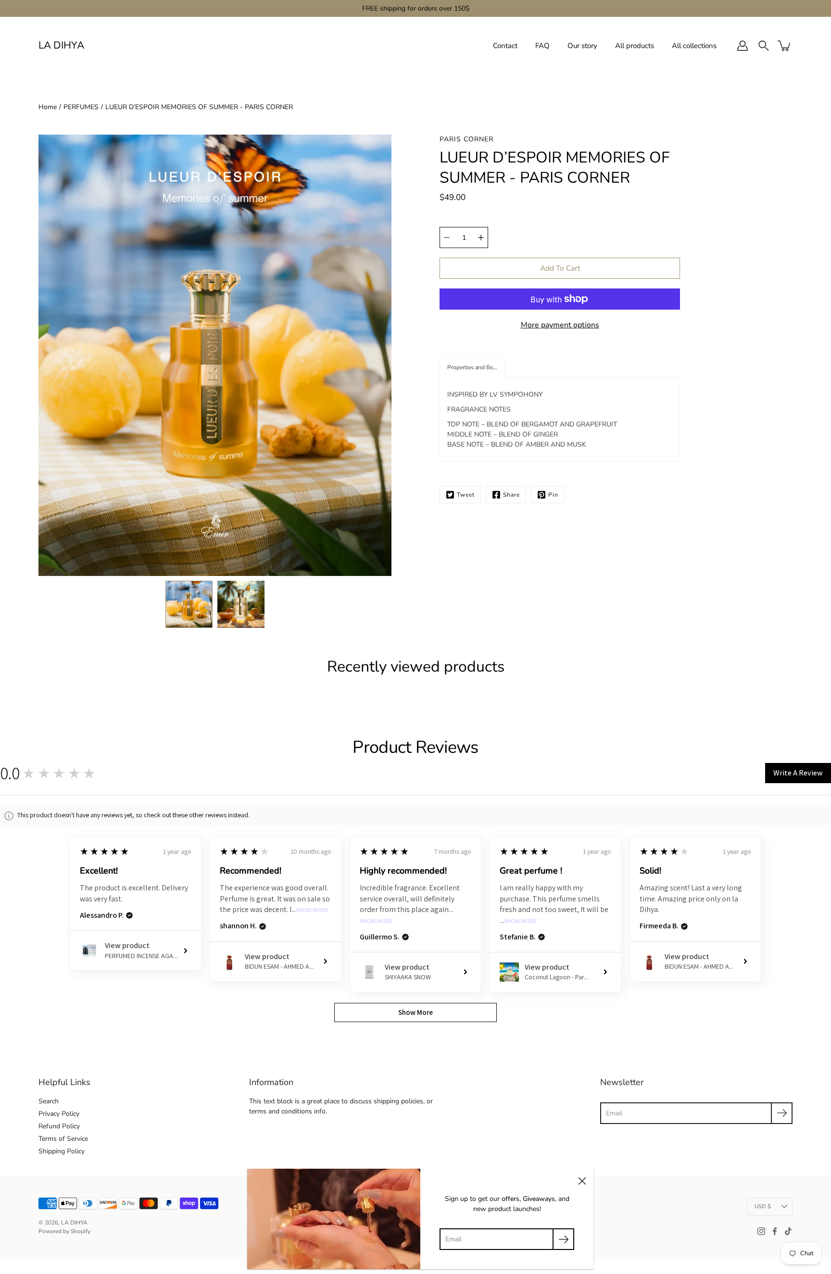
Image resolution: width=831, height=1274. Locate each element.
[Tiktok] (788, 1231)
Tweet (466, 495)
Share (511, 495)
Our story (582, 45)
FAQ (542, 45)
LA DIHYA (61, 45)
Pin (553, 495)
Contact (505, 45)
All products (634, 45)
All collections (694, 45)
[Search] (763, 45)
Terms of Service (63, 1138)
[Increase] (481, 237)
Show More (312, 910)
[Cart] (785, 45)
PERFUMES (81, 107)
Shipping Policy (61, 1151)
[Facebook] (774, 1231)
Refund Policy (59, 1126)
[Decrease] (447, 237)
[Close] (581, 1180)
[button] (472, 367)
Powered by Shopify (64, 1231)
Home (47, 107)
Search (48, 1101)
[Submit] (782, 1113)
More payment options (560, 325)
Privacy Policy (58, 1113)
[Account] (742, 45)
